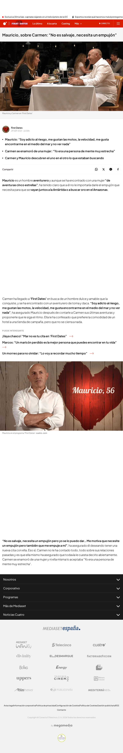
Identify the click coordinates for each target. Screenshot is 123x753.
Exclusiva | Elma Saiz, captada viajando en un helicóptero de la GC (36, 17)
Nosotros (9, 579)
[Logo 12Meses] (99, 678)
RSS (117, 705)
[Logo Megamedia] (63, 725)
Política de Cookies (88, 705)
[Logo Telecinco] (61, 645)
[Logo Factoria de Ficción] (99, 656)
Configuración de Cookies (68, 705)
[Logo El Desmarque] (61, 656)
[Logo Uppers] (24, 679)
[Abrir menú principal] (118, 23)
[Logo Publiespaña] (61, 690)
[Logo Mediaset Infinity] (23, 645)
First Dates (16, 128)
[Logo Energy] (61, 667)
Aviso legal (9, 705)
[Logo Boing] (23, 667)
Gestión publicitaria (106, 705)
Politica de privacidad (46, 705)
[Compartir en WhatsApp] (96, 169)
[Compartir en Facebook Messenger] (111, 169)
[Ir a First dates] (19, 23)
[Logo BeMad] (99, 667)
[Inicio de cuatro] (5, 23)
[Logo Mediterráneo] (99, 690)
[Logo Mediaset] (61, 630)
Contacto (61, 710)
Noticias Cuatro (13, 614)
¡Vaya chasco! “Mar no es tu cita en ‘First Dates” (34, 336)
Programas (10, 597)
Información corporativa (25, 705)
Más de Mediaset (14, 606)
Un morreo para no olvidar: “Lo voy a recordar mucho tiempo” (44, 353)
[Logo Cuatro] (99, 645)
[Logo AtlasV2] (23, 689)
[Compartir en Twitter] (103, 169)
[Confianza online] (62, 741)
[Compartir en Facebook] (118, 169)
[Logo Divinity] (23, 656)
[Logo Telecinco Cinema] (61, 679)
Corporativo (11, 588)
